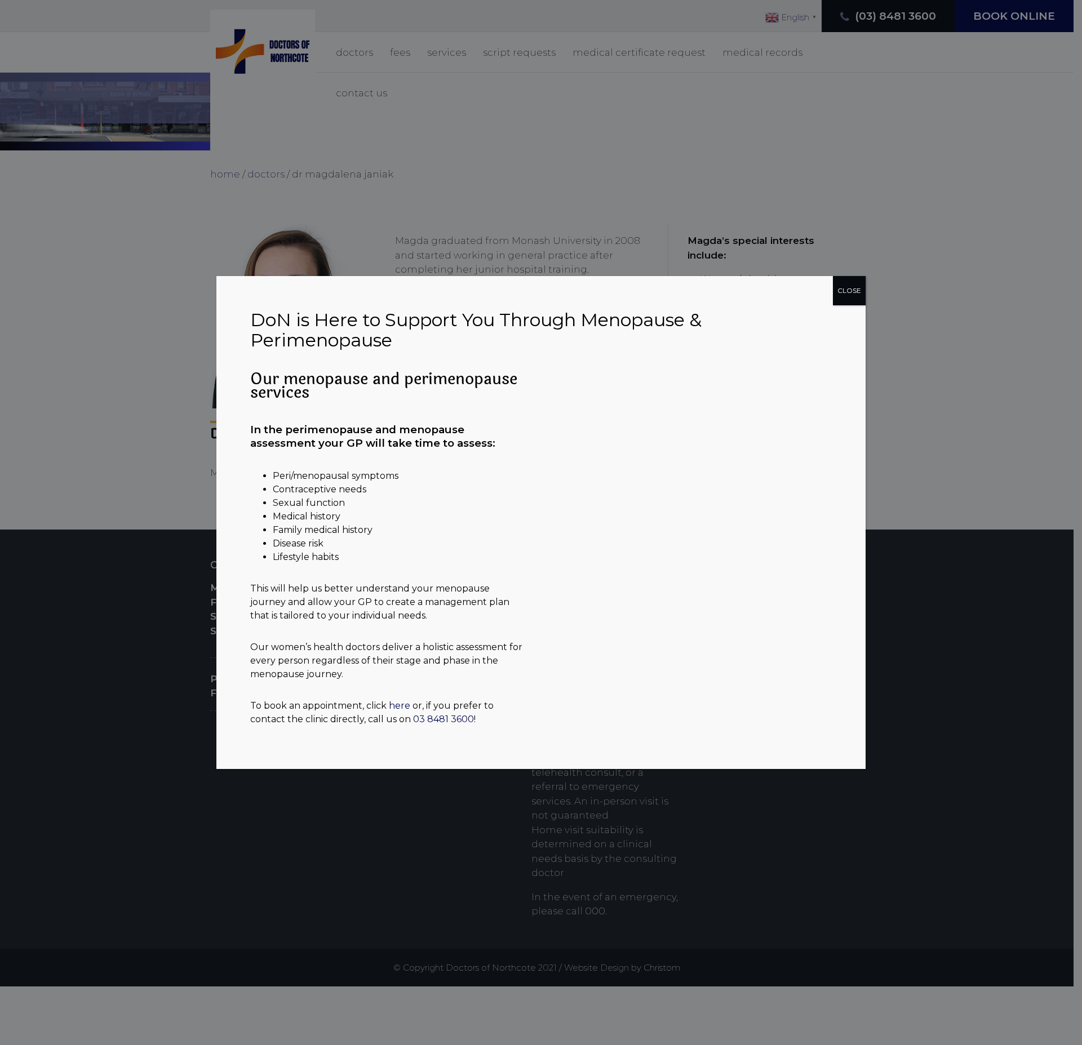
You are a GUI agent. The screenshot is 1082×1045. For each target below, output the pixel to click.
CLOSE (849, 290)
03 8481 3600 (443, 719)
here (399, 705)
